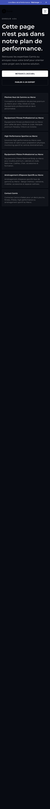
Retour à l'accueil (25, 74)
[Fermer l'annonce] (46, 2)
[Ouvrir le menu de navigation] (45, 11)
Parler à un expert (25, 82)
